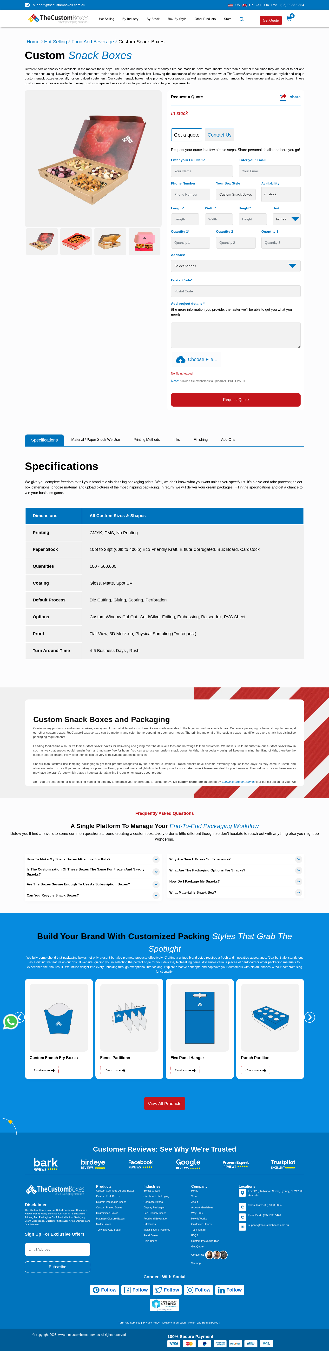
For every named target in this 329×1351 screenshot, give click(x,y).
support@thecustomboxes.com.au (59, 5)
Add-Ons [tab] (228, 439)
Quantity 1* (180, 231)
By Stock (153, 19)
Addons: (178, 255)
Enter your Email (252, 160)
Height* (245, 208)
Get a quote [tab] (186, 135)
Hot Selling (106, 19)
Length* (177, 208)
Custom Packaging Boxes (111, 1201)
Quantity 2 (224, 231)
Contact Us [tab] (219, 135)
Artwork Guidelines (202, 1207)
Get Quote (271, 20)
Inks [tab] (176, 439)
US (237, 5)
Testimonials (198, 1229)
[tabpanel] (236, 277)
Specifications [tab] (44, 440)
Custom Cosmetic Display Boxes (115, 1190)
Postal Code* (181, 280)
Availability (270, 183)
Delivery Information (174, 1322)
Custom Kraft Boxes (108, 1196)
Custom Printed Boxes (109, 1207)
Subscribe (57, 1267)
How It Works (199, 1218)
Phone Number (183, 183)
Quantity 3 (269, 231)
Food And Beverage (93, 41)
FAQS (194, 1235)
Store (227, 19)
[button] (309, 1017)
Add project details (187, 303)
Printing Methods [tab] (146, 439)
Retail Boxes (151, 1235)
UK (251, 5)
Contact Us (198, 1254)
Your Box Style (228, 183)
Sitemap (196, 1263)
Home (33, 41)
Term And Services (129, 1322)
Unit (276, 208)
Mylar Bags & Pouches (157, 1229)
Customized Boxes (107, 1213)
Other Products (205, 19)
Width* (210, 208)
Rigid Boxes (151, 1240)
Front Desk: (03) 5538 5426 (264, 1215)
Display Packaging (154, 1207)
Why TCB (197, 1213)
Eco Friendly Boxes (155, 1213)
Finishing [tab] (201, 439)
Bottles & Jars (152, 1190)
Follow (108, 1289)
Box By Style (177, 19)
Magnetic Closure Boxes (110, 1218)
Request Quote (236, 400)
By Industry (130, 19)
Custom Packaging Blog (205, 1240)
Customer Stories (201, 1224)
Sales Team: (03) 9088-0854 (265, 1205)
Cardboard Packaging (156, 1196)
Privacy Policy (151, 1322)
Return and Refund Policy (203, 1322)
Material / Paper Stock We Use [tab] (95, 439)
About (194, 1201)
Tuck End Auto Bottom (109, 1229)
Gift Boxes (150, 1224)
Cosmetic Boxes (153, 1201)
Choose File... (202, 359)
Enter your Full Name (188, 160)
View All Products (164, 1103)
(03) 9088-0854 (292, 5)
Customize (42, 1070)
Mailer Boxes (103, 1224)
